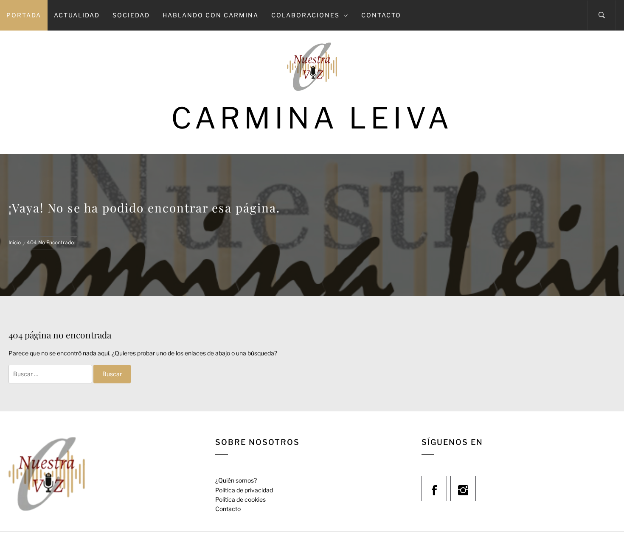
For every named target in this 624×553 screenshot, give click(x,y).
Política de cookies (240, 499)
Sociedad (131, 15)
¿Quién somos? (236, 480)
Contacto (381, 15)
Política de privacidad (244, 490)
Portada (23, 15)
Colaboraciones (305, 15)
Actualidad (77, 15)
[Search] (601, 15)
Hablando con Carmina (211, 15)
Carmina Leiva (312, 118)
